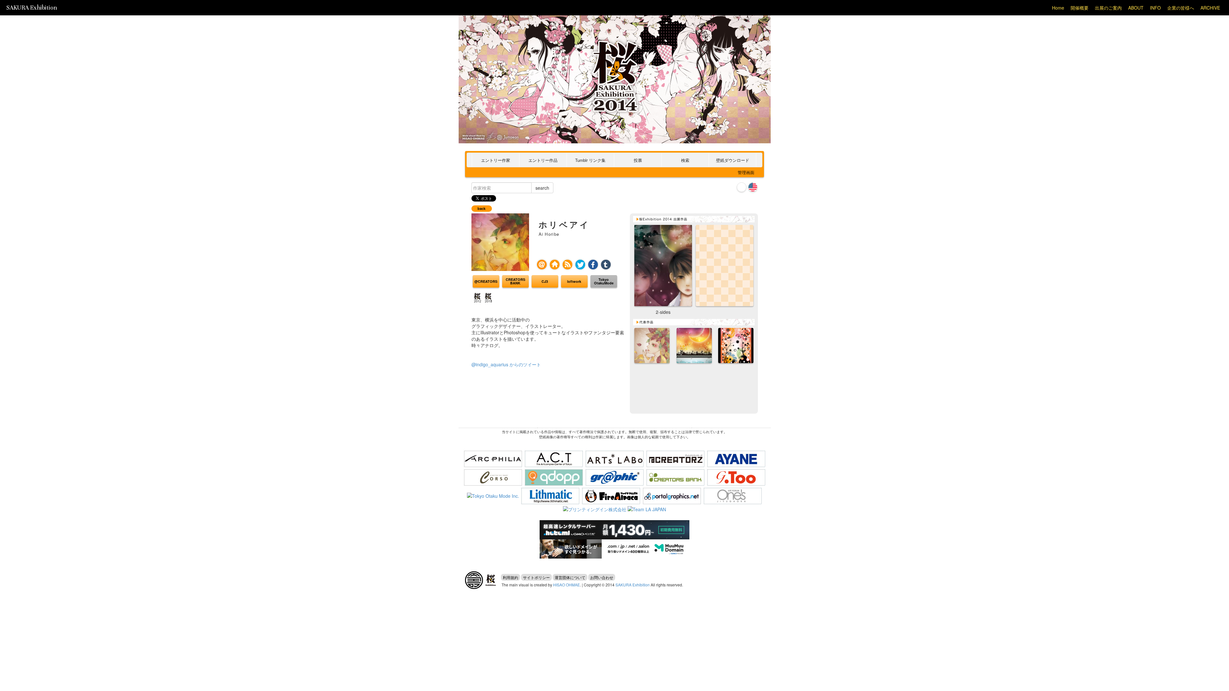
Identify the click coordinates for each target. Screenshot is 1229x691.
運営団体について (570, 577)
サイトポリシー (536, 577)
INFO (1155, 7)
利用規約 (510, 577)
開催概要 (1079, 7)
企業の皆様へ (1180, 7)
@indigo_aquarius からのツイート (506, 364)
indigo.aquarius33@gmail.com (541, 264)
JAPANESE (741, 187)
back (482, 208)
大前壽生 (474, 580)
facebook (593, 264)
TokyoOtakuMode (604, 281)
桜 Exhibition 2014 (614, 63)
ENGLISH (753, 187)
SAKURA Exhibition (31, 7)
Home (1058, 7)
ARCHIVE (1210, 7)
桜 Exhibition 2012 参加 (476, 298)
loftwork (574, 281)
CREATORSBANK (515, 281)
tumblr (605, 264)
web (554, 264)
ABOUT (1136, 7)
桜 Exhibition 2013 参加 (487, 298)
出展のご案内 (1108, 7)
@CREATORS (485, 281)
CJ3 (545, 281)
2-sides (663, 265)
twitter (580, 264)
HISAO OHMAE (566, 584)
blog (567, 264)
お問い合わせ (601, 577)
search (542, 188)
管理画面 (746, 172)
